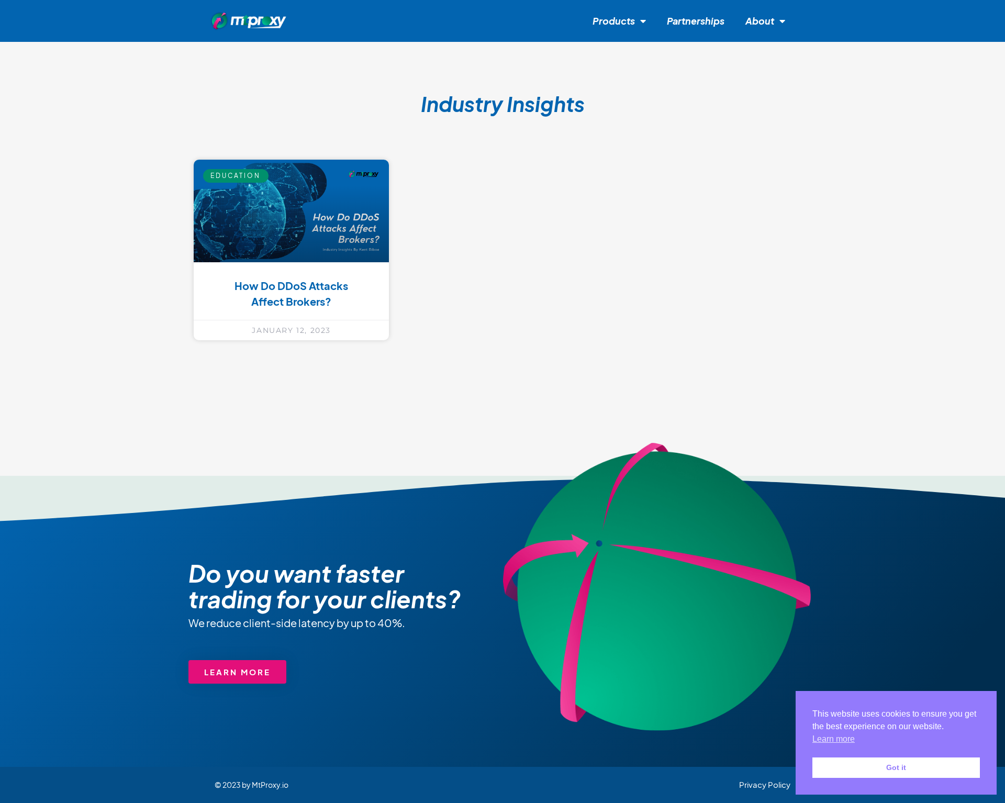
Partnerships (695, 21)
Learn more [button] (833, 738)
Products (614, 21)
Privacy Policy (764, 784)
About (759, 21)
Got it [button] (896, 767)
